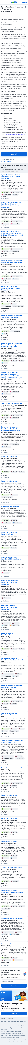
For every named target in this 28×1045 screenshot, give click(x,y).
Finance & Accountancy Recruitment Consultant (9, 714)
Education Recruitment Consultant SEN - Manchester (11, 558)
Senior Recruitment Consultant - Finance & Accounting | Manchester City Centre (12, 344)
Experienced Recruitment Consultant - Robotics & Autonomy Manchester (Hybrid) (11, 428)
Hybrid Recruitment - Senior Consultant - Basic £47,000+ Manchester (10, 176)
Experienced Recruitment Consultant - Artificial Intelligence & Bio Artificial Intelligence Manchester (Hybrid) (12, 375)
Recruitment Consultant (9, 456)
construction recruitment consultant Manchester (13, 1035)
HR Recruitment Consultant (10, 506)
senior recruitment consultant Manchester (11, 1037)
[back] (2, 2)
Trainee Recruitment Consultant (12, 867)
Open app (24, 2)
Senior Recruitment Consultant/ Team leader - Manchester (11, 316)
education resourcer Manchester (9, 1023)
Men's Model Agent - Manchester (12, 918)
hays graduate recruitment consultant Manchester (13, 1021)
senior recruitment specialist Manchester (11, 1031)
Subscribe (14, 986)
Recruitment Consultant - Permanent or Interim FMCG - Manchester (11, 288)
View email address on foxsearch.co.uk (16, 134)
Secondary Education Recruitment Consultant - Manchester (9, 607)
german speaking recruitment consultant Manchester (14, 1025)
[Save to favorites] (25, 7)
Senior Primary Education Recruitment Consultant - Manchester (9, 582)
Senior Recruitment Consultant (11, 403)
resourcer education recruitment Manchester (12, 1041)
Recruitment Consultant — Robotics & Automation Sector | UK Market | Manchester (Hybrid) (12, 233)
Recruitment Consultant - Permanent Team (9, 533)
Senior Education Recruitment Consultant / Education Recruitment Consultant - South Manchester (11, 204)
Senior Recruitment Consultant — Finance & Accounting (11, 686)
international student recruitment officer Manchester (14, 1039)
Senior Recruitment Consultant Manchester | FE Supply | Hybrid (11, 261)
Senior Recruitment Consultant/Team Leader (9, 634)
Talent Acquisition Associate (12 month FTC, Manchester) (12, 741)
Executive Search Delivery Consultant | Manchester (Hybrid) (12, 659)
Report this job (7, 161)
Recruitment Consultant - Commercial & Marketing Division (12, 891)
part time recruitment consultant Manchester (12, 1033)
